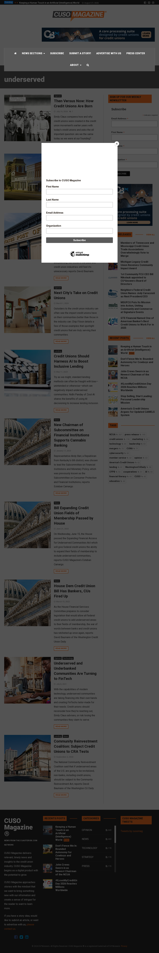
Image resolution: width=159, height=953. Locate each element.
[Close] (116, 143)
